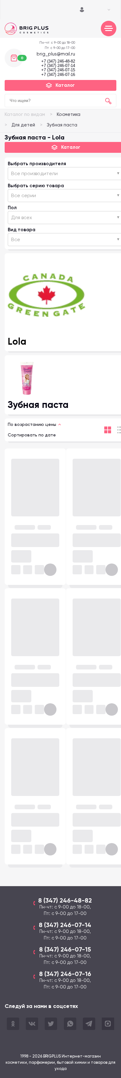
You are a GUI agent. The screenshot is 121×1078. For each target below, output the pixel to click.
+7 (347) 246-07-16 (58, 75)
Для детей (23, 125)
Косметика (68, 114)
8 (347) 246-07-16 (65, 973)
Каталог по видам (25, 114)
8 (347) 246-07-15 (65, 949)
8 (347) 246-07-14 (65, 924)
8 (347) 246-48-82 (65, 900)
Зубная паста (62, 125)
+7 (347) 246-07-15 (58, 70)
